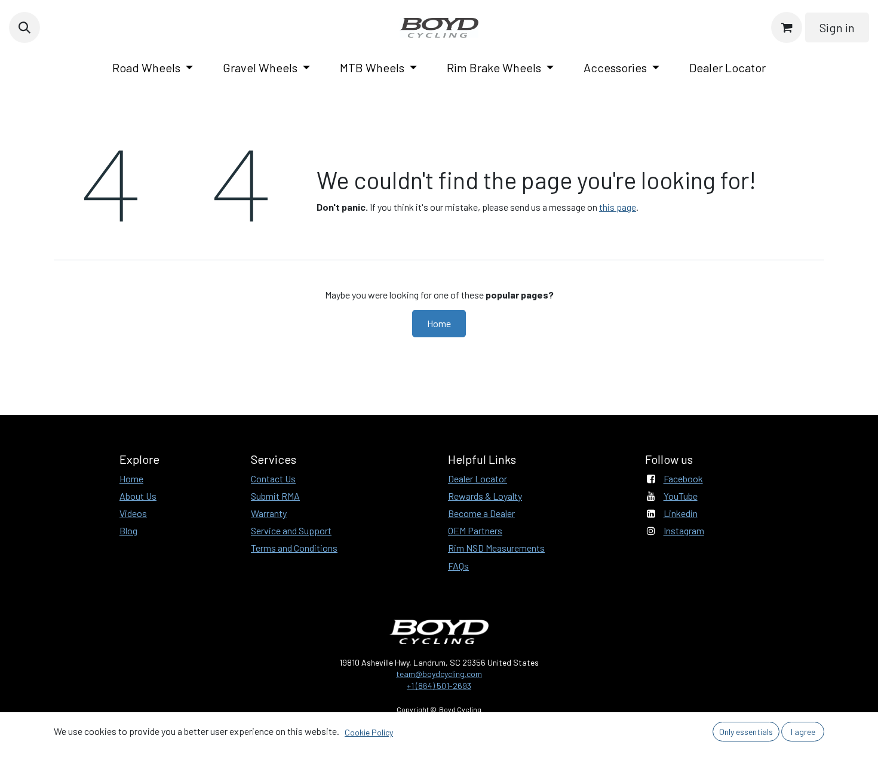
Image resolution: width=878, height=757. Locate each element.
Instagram (684, 530)
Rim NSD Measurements (496, 547)
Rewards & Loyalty (485, 495)
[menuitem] (152, 67)
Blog (128, 530)
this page (617, 207)
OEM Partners (475, 530)
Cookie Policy (369, 732)
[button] (24, 27)
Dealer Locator (477, 478)
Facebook (683, 478)
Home (439, 323)
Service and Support (291, 530)
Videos (133, 513)
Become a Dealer (481, 513)
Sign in (837, 27)
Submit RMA (275, 495)
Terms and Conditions (294, 547)
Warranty (269, 513)
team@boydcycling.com (439, 674)
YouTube (681, 495)
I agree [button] (803, 732)
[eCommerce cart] (786, 27)
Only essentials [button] (746, 732)
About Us (137, 495)
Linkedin (681, 513)
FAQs (458, 565)
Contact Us (273, 478)
